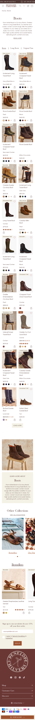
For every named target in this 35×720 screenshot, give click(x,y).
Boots (4, 48)
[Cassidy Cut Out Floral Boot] (6, 196)
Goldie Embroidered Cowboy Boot (8, 296)
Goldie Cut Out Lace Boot (25, 333)
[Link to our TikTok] (24, 677)
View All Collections (17, 515)
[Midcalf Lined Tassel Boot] (3, 346)
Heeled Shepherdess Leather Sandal (13, 602)
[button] (17, 556)
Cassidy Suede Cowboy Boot (8, 186)
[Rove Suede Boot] (3, 120)
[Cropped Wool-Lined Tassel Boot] (20, 308)
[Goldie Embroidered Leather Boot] (9, 308)
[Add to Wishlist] (15, 54)
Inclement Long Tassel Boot (8, 74)
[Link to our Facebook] (11, 677)
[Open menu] (3, 6)
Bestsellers (17, 564)
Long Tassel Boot (9, 220)
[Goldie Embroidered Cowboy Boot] (3, 308)
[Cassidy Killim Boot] (20, 232)
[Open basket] (32, 6)
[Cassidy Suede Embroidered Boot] (9, 196)
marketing (9, 638)
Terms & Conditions (18, 636)
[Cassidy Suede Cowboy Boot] (3, 196)
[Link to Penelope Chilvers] (11, 5)
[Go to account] (28, 6)
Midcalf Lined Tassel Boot (8, 333)
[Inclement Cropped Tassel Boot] (20, 87)
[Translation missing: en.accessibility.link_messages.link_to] (17, 661)
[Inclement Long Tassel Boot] (3, 87)
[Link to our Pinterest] (20, 677)
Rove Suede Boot (9, 111)
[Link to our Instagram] (15, 677)
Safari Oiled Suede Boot (23, 409)
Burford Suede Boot (8, 409)
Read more (18, 38)
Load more (18, 426)
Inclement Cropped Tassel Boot (25, 75)
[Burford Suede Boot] (3, 420)
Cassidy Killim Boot (24, 222)
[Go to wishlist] (24, 6)
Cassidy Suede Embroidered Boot (24, 373)
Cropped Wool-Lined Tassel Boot (25, 295)
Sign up (17, 643)
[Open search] (20, 6)
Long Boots (14, 48)
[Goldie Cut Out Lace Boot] (6, 308)
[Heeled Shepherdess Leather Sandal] (3, 613)
